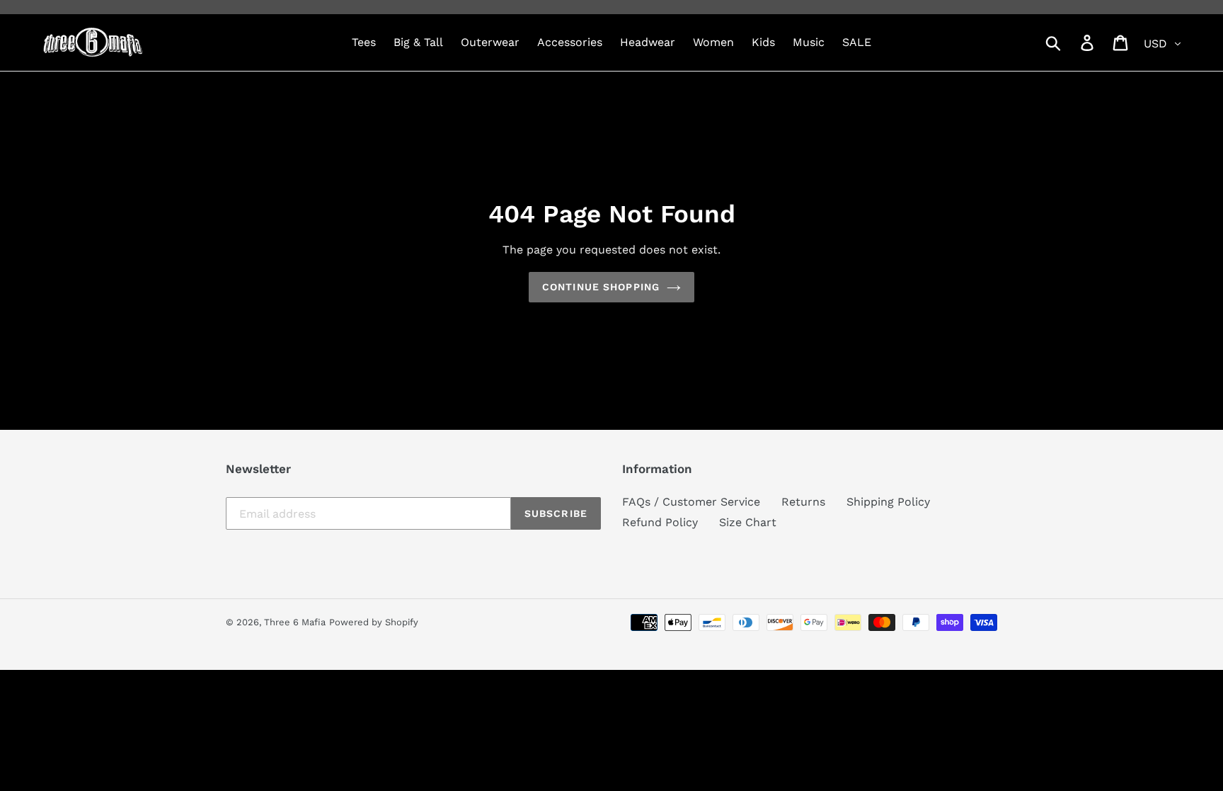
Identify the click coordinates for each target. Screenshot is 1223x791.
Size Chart (747, 522)
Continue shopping (601, 286)
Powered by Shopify (373, 622)
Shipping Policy (888, 501)
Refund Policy (660, 522)
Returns (803, 501)
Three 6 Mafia (295, 622)
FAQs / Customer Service (691, 501)
